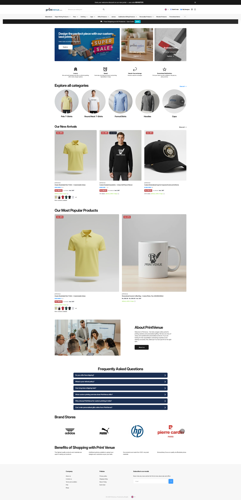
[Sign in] (192, 9)
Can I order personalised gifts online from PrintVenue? (93, 407)
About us (68, 476)
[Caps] (174, 101)
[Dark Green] (66, 197)
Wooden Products (161, 16)
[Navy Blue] (59, 197)
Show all (182, 127)
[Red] (62, 197)
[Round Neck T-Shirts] (94, 101)
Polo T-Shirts (66, 116)
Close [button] (195, 2)
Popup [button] (67, 194)
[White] (73, 197)
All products (48, 16)
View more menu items (185, 16)
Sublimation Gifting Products (126, 16)
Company (69, 471)
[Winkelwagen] (195, 9)
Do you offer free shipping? (84, 375)
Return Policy (103, 482)
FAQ (67, 485)
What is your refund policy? (84, 381)
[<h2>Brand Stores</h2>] (171, 431)
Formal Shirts (120, 116)
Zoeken (103, 9)
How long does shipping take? (85, 388)
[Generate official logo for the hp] (137, 431)
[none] (182, 101)
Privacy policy (103, 476)
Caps (91, 16)
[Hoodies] (147, 101)
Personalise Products (146, 16)
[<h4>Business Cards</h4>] (170, 44)
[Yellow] (56, 197)
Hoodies (147, 116)
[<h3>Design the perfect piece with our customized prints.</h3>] (87, 44)
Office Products (102, 16)
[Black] (69, 197)
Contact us (69, 479)
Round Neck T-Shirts (93, 116)
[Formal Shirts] (120, 101)
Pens (74, 16)
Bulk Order (102, 485)
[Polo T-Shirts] (67, 101)
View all (182, 86)
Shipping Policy (104, 479)
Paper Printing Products (61, 16)
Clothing (83, 16)
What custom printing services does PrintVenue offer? (94, 394)
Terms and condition (71, 482)
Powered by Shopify (122, 497)
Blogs (67, 487)
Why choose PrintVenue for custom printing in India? (93, 401)
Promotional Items (174, 16)
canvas (113, 16)
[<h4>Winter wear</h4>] (137, 44)
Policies (102, 471)
